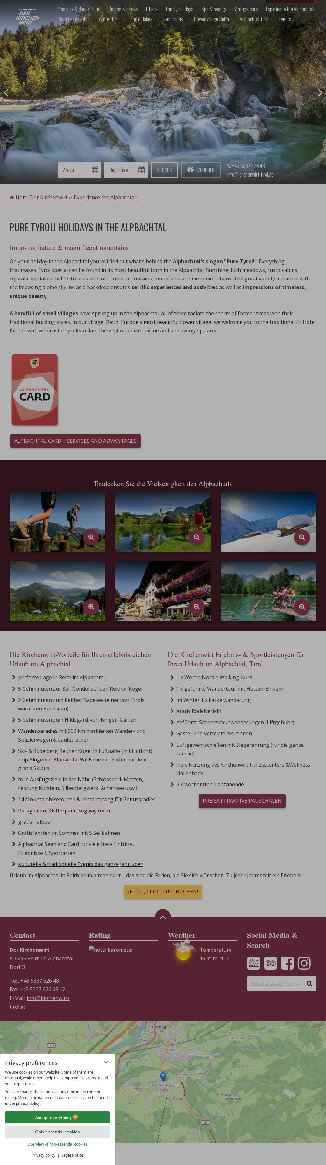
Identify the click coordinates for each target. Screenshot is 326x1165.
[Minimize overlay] (106, 1062)
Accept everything (53, 1117)
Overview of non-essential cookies (57, 1144)
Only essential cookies (57, 1131)
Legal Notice (72, 1155)
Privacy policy (43, 1155)
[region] (57, 1087)
